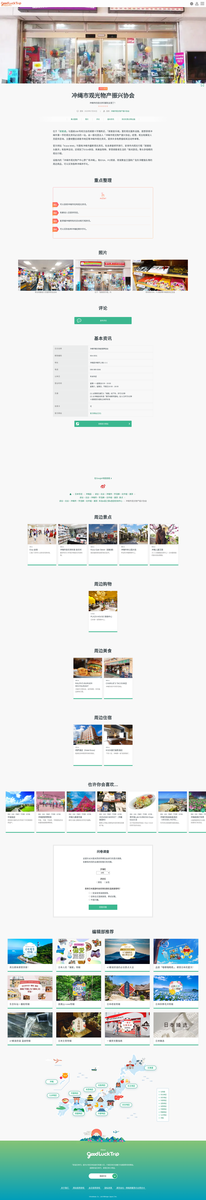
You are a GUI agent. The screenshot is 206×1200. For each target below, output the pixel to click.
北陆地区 (102, 1085)
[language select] (191, 3)
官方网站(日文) (95, 413)
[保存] (202, 85)
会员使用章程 (94, 1188)
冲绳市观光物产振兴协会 (120, 111)
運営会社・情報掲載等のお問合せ (130, 1188)
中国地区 (74, 1093)
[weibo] (103, 486)
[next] (203, 810)
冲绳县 (89, 494)
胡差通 (62, 131)
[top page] (71, 494)
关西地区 (89, 1090)
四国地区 (78, 1113)
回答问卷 (103, 907)
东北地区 (131, 1086)
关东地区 (126, 1105)
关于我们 (65, 1188)
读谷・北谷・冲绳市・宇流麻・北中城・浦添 (114, 494)
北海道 (150, 1068)
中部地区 (102, 1113)
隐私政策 (108, 1188)
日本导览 (78, 494)
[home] (11, 4)
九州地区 (53, 1095)
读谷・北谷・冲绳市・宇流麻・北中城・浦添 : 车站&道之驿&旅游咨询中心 (90, 501)
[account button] (196, 3)
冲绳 (52, 1082)
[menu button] (202, 3)
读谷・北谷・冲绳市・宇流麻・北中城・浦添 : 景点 (101, 498)
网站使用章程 (78, 1188)
